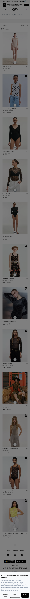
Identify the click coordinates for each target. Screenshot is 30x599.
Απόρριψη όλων (5, 595)
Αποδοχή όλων (25, 595)
